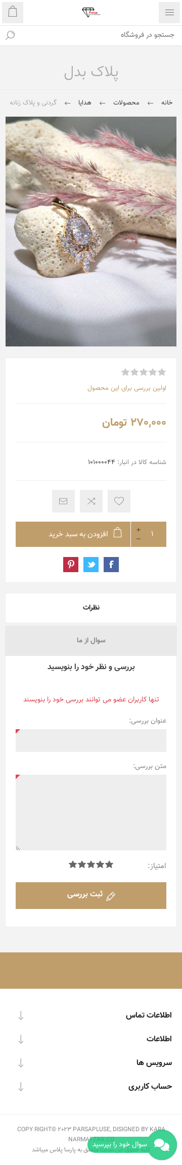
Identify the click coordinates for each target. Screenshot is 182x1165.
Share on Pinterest (70, 564)
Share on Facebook (111, 564)
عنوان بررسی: (147, 721)
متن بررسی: (149, 766)
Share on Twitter (91, 564)
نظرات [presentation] (91, 608)
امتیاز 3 (91, 864)
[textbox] (101, 35)
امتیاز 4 (81, 864)
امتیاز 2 (100, 864)
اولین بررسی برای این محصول (126, 388)
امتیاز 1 (109, 864)
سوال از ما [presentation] (91, 640)
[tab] (91, 608)
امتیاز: (157, 866)
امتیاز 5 (72, 864)
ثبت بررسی (85, 894)
